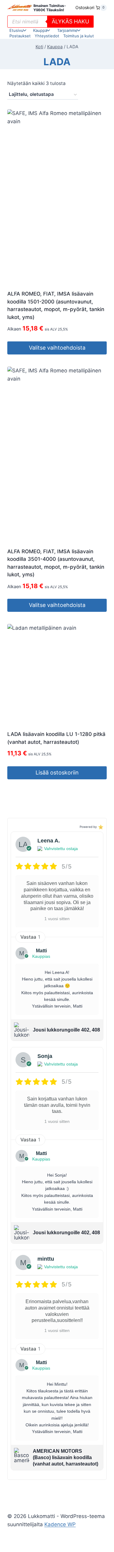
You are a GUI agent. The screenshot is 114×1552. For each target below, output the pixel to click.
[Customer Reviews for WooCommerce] (100, 826)
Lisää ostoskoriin (57, 772)
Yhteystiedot (47, 35)
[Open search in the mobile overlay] (50, 21)
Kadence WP (60, 1524)
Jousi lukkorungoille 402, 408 (66, 1029)
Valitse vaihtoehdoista (57, 347)
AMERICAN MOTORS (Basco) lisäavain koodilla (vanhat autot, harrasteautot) (65, 1457)
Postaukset (20, 35)
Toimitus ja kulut (78, 35)
